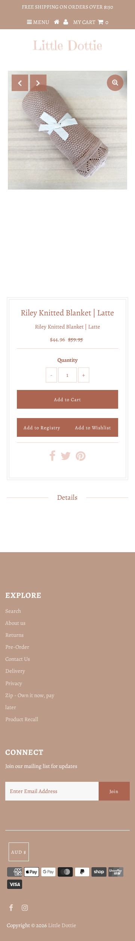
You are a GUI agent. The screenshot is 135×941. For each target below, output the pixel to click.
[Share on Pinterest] (81, 458)
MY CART (90, 22)
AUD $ (18, 852)
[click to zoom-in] (115, 83)
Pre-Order (17, 647)
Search (13, 611)
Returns (14, 635)
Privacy (13, 683)
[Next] (38, 83)
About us (15, 623)
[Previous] (20, 83)
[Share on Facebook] (52, 458)
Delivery (15, 671)
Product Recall (21, 719)
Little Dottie (62, 925)
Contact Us (17, 659)
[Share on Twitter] (65, 458)
